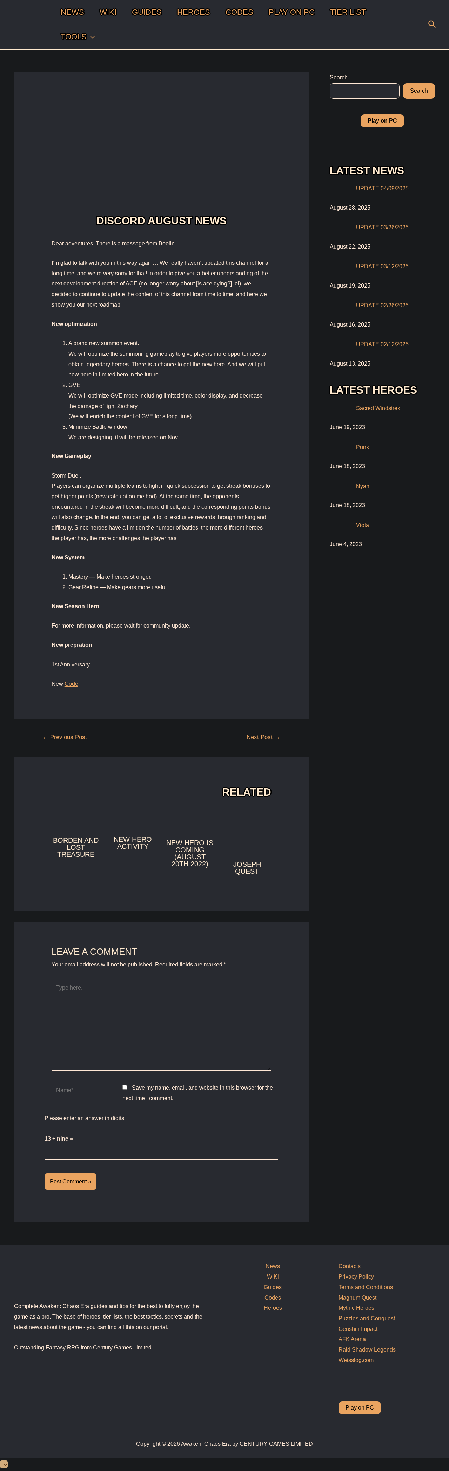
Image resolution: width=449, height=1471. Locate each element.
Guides (273, 1287)
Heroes (273, 1308)
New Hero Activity (133, 842)
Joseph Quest (247, 867)
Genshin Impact (358, 1329)
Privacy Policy (356, 1277)
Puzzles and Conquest (367, 1318)
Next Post (263, 737)
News (273, 1266)
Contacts (350, 1266)
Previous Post (64, 737)
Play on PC (360, 1408)
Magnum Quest (357, 1298)
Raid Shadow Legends (367, 1350)
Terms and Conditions (366, 1287)
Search (339, 77)
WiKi (273, 1277)
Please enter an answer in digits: (85, 1118)
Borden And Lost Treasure (76, 847)
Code (71, 684)
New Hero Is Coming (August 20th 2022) (189, 853)
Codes (272, 1298)
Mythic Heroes (356, 1308)
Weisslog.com (356, 1360)
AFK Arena (352, 1339)
